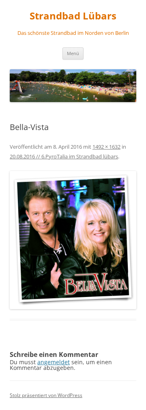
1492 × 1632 (106, 146)
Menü (73, 53)
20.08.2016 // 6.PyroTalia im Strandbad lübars (64, 156)
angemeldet (53, 362)
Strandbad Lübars (73, 16)
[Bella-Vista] (73, 240)
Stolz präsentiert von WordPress (46, 395)
